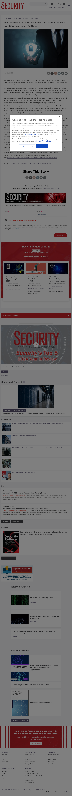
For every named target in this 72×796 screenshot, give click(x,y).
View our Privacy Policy (43, 141)
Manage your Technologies (27, 146)
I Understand (42, 146)
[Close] (60, 117)
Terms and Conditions (32, 135)
